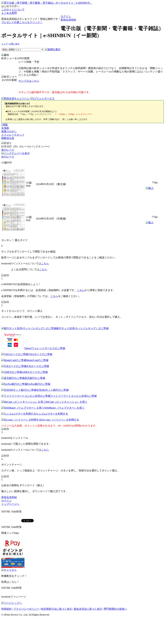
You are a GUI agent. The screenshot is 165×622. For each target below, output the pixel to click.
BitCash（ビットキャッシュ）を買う (66, 401)
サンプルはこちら (29, 80)
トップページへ (10, 504)
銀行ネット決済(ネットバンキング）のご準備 (82, 328)
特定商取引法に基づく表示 (56, 609)
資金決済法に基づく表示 (88, 609)
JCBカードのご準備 (37, 366)
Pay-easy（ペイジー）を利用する (60, 419)
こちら (45, 263)
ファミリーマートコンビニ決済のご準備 (73, 396)
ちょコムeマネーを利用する (52, 413)
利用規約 (6, 609)
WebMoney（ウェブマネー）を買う (64, 407)
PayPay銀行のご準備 (38, 384)
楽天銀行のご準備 (34, 378)
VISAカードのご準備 (40, 354)
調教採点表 (7, 138)
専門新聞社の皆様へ (115, 609)
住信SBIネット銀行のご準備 (52, 390)
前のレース (7, 150)
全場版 (5, 128)
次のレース (7, 156)
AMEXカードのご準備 (35, 372)
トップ (4, 44)
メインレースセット (12, 134)
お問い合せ (14, 44)
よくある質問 (9, 13)
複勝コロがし (9, 131)
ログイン (66, 16)
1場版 (4, 124)
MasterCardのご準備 (37, 360)
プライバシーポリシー (26, 609)
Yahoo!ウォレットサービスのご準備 (44, 348)
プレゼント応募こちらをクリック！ (22, 22)
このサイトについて (12, 9)
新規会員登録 (68, 19)
